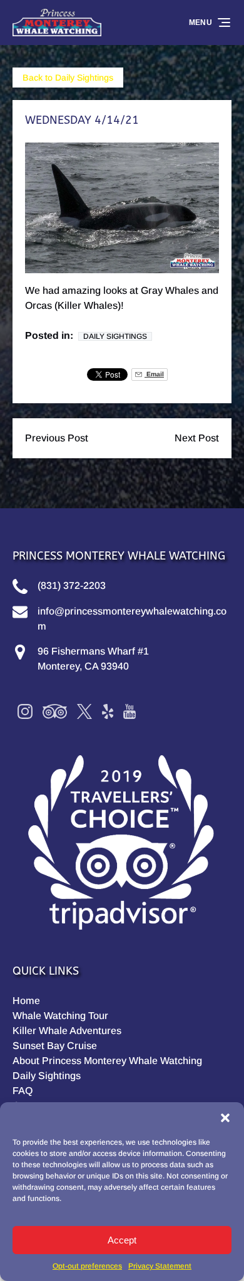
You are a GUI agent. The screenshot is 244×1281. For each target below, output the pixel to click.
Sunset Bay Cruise (55, 1045)
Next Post (197, 438)
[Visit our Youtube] (129, 711)
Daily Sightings (115, 336)
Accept (122, 1240)
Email (154, 374)
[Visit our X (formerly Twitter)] (84, 711)
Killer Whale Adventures (67, 1030)
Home (26, 1000)
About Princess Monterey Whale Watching (107, 1060)
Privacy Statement (159, 1266)
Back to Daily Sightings (68, 78)
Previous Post (56, 438)
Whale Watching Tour (60, 1015)
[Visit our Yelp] (107, 711)
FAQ (23, 1090)
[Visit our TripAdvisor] (55, 711)
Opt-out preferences (87, 1266)
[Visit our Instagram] (25, 711)
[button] (225, 1118)
